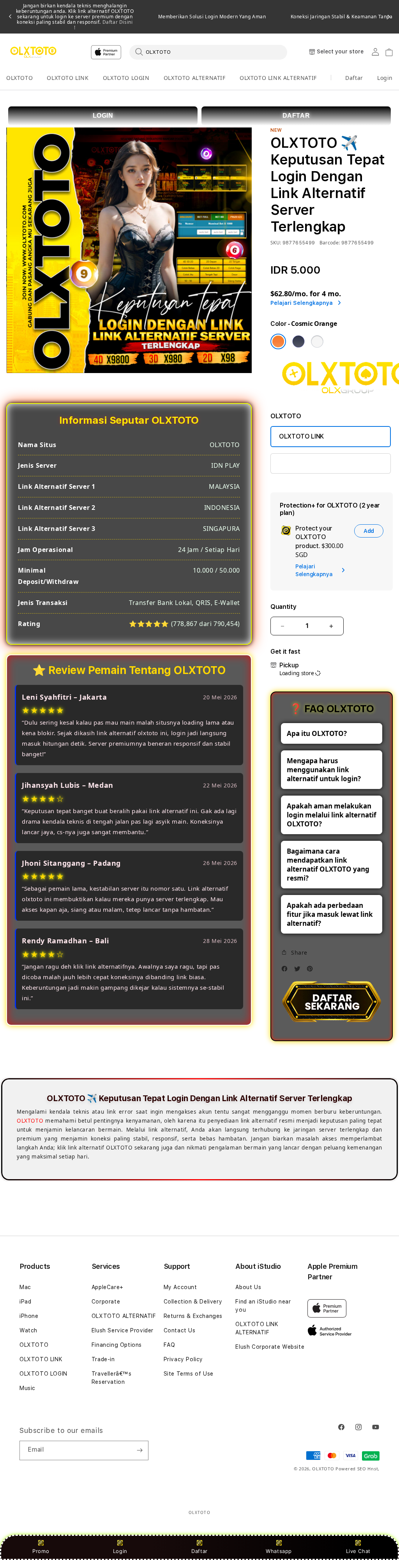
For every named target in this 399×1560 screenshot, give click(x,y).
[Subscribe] (139, 1450)
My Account (180, 1287)
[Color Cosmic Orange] (278, 341)
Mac (25, 1287)
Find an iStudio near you (263, 1305)
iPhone (29, 1316)
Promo (40, 1551)
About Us (248, 1287)
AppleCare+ (108, 1287)
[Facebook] (286, 970)
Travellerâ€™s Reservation (112, 1378)
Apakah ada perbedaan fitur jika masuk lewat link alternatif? (330, 914)
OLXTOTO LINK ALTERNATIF (278, 77)
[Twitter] (299, 970)
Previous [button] (10, 17)
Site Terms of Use (189, 1374)
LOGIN (103, 115)
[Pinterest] (311, 970)
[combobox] (208, 52)
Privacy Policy (183, 1359)
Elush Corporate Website (269, 1347)
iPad (25, 1301)
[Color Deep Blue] (298, 341)
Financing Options (117, 1345)
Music (27, 1388)
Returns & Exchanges (193, 1316)
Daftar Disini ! (103, 25)
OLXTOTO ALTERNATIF (195, 77)
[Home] (33, 52)
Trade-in (103, 1359)
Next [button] (389, 17)
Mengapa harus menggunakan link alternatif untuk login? (324, 769)
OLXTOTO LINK (67, 77)
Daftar (199, 1551)
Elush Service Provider (123, 1330)
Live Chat (358, 1551)
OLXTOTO (19, 77)
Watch (28, 1330)
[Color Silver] (317, 341)
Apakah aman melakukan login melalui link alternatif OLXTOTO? (331, 814)
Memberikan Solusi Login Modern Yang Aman (212, 16)
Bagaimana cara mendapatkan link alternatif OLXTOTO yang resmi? (328, 865)
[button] (19, 78)
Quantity (283, 606)
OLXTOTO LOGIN (126, 77)
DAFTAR (296, 115)
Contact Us (180, 1330)
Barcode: (330, 242)
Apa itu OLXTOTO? (317, 733)
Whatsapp (279, 1551)
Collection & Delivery (193, 1301)
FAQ (169, 1345)
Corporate (106, 1301)
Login (120, 1551)
